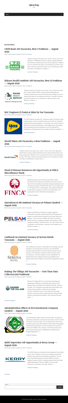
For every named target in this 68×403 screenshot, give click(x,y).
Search (6, 384)
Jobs (9, 54)
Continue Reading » (33, 72)
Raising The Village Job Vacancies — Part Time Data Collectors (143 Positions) (31, 273)
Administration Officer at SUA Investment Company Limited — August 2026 (31, 309)
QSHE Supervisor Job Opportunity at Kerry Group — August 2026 (30, 344)
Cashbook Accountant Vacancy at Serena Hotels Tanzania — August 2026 (28, 238)
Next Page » (7, 374)
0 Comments (29, 54)
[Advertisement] (36, 28)
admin (13, 54)
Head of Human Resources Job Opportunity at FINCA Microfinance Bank (31, 171)
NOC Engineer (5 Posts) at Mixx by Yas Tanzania (29, 112)
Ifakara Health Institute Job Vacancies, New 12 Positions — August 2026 (33, 82)
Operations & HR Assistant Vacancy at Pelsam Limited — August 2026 (33, 204)
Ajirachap (34, 5)
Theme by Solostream (42, 399)
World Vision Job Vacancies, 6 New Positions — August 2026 (32, 142)
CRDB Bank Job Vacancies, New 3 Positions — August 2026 (31, 50)
